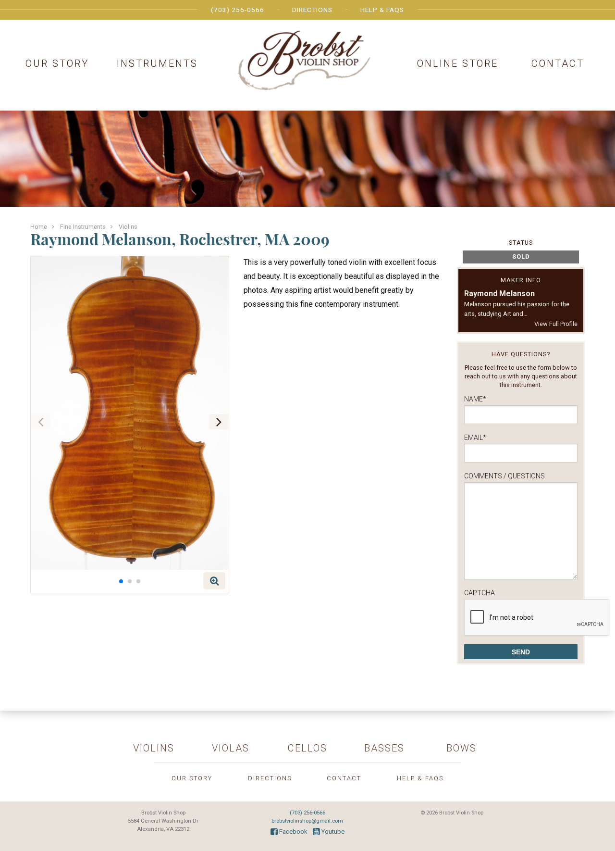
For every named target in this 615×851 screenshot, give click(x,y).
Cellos (307, 748)
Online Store (457, 63)
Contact (557, 63)
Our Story (57, 63)
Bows (461, 748)
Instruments (157, 63)
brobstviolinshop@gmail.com (307, 821)
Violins (128, 226)
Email (475, 437)
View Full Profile (556, 323)
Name (475, 399)
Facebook (292, 831)
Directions (312, 9)
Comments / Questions (504, 476)
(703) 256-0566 (237, 9)
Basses (384, 748)
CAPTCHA (479, 593)
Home (38, 226)
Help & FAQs (382, 9)
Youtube (332, 831)
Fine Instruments (83, 226)
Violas (230, 748)
